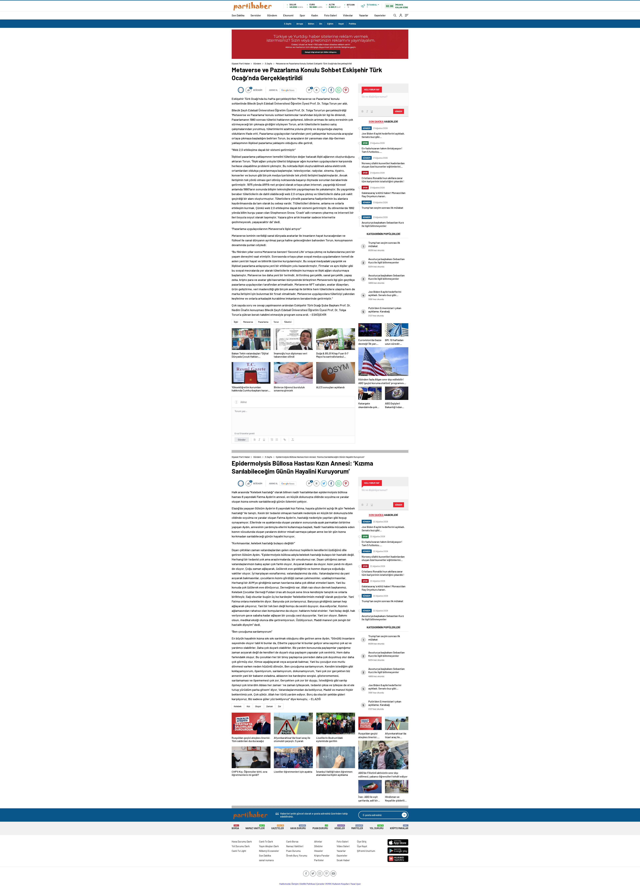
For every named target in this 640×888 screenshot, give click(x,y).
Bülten (311, 23)
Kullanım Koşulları (340, 883)
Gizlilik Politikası (307, 883)
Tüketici (288, 322)
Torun (276, 322)
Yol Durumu (377, 827)
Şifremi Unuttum (366, 850)
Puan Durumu (320, 827)
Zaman (269, 706)
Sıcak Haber (343, 860)
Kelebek (238, 706)
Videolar (348, 15)
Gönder (242, 439)
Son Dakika (238, 15)
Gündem (272, 15)
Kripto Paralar (399, 827)
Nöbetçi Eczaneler (269, 850)
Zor (279, 706)
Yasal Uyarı (356, 883)
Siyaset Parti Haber (241, 63)
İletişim (295, 883)
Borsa (235, 827)
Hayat (341, 23)
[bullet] (276, 440)
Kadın (314, 15)
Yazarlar (363, 15)
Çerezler (320, 883)
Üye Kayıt (362, 846)
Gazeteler (380, 15)
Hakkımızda (284, 883)
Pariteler (357, 827)
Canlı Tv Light (239, 850)
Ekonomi (288, 15)
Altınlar (318, 841)
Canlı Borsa (292, 841)
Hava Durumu (298, 827)
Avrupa (299, 23)
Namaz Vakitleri (255, 827)
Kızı (248, 706)
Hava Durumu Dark (242, 841)
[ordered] (272, 440)
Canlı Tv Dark (266, 841)
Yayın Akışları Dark (269, 846)
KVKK (328, 883)
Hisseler (339, 827)
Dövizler (318, 846)
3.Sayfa (287, 23)
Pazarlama (263, 322)
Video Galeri (343, 846)
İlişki (236, 322)
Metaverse (248, 322)
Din (320, 23)
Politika (352, 23)
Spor (302, 15)
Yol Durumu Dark (241, 846)
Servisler (255, 15)
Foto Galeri (330, 15)
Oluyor (258, 706)
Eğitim (330, 23)
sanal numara (266, 860)
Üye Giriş (361, 841)
